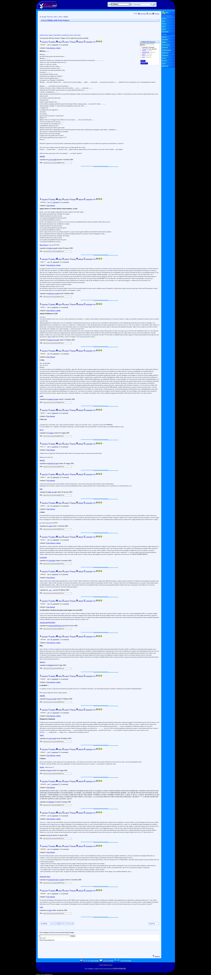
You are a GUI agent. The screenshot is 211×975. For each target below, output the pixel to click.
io (40, 523)
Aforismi (164, 37)
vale (49, 738)
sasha (50, 526)
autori (51, 35)
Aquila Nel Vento (45, 876)
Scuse (164, 63)
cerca (109, 4)
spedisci (53, 42)
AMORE (42, 156)
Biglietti (164, 42)
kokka (50, 248)
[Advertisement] (80, 28)
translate (143, 14)
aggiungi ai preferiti (107, 961)
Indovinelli (165, 47)
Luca (49, 159)
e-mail (54, 159)
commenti (65, 35)
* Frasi (164, 18)
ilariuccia (51, 293)
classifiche (57, 35)
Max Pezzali (44, 245)
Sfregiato (51, 802)
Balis (49, 492)
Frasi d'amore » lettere (53, 48)
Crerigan (51, 433)
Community (165, 31)
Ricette (164, 23)
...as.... (50, 590)
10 (72, 923)
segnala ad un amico (125, 961)
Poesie (164, 58)
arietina (50, 399)
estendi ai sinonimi (148, 47)
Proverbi (164, 60)
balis (41, 489)
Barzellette (165, 39)
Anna (49, 770)
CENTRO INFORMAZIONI (119, 968)
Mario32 (42, 460)
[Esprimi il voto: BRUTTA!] (97, 42)
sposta (73, 42)
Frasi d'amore (50, 205)
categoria (145, 49)
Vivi (49, 835)
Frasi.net (49, 17)
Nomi (163, 21)
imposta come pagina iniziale (91, 961)
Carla (41, 907)
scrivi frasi (77, 35)
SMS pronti (165, 66)
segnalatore (145, 52)
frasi (55, 17)
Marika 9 (42, 662)
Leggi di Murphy (166, 50)
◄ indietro (44, 923)
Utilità (163, 26)
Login (166, 12)
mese (143, 55)
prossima (44, 42)
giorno (144, 54)
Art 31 (42, 430)
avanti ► (152, 923)
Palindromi (165, 55)
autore (144, 50)
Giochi (164, 29)
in (131, 4)
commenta (88, 42)
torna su (157, 956)
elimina (80, 42)
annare (42, 767)
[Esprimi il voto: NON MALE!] (99, 42)
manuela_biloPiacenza (55, 625)
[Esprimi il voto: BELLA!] (101, 42)
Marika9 (50, 665)
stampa (156, 14)
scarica (66, 42)
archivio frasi (44, 35)
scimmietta (43, 557)
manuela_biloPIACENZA (47, 622)
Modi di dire (165, 52)
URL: (41, 162)
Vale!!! (42, 735)
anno (143, 57)
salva (150, 14)
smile (41, 396)
